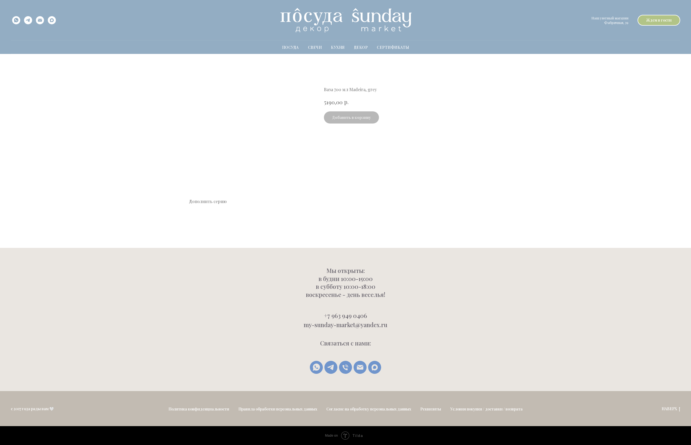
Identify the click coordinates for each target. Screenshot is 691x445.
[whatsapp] (16, 20)
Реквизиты (430, 409)
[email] (40, 20)
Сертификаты (393, 47)
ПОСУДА (290, 47)
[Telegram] (330, 367)
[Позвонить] (345, 367)
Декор (361, 47)
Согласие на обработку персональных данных (368, 409)
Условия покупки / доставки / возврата (486, 409)
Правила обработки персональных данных (277, 409)
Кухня (338, 47)
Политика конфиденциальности (198, 409)
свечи (315, 47)
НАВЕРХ (669, 408)
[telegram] (28, 20)
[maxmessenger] (52, 20)
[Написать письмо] (360, 367)
